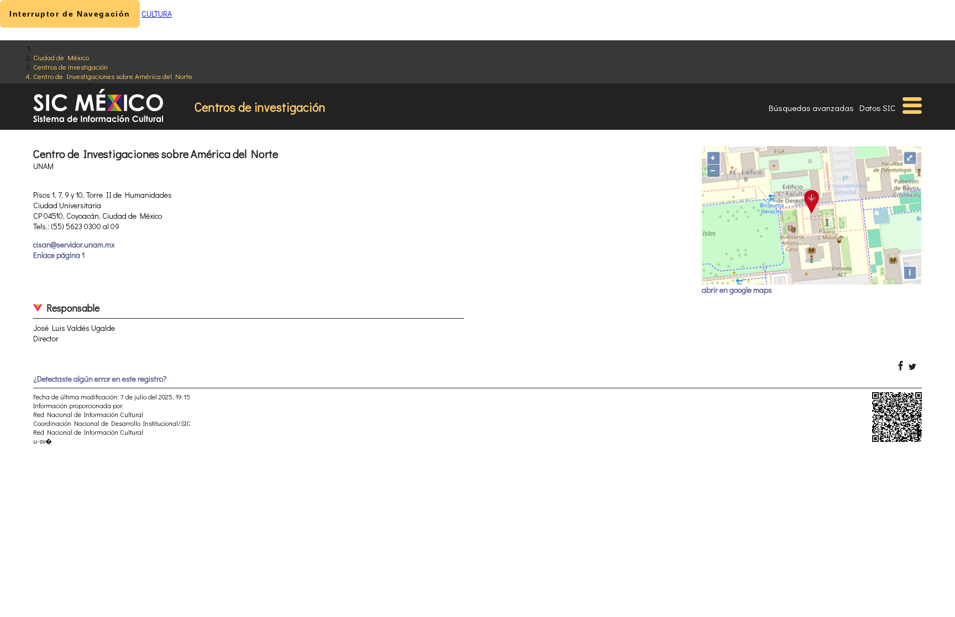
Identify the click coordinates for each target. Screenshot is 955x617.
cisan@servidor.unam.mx (73, 244)
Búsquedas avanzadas (811, 107)
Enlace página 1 (59, 255)
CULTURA (156, 13)
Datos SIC (877, 107)
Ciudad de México (61, 57)
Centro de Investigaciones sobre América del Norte (112, 76)
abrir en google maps (737, 289)
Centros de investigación (70, 66)
